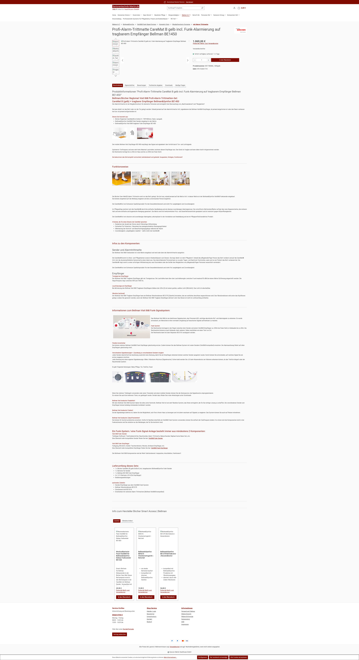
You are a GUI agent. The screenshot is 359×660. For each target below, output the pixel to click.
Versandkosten (175, 647)
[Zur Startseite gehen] (125, 7)
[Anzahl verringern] (195, 60)
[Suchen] (202, 8)
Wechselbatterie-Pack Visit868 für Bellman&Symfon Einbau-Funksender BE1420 (123, 556)
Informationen (186, 608)
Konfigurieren (202, 657)
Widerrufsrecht (186, 614)
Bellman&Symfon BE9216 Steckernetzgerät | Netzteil (145, 555)
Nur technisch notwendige (218, 657)
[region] (150, 60)
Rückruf (149, 622)
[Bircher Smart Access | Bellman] (240, 31)
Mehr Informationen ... (170, 657)
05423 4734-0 (117, 615)
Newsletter (150, 614)
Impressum (185, 624)
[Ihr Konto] (234, 8)
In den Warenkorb (225, 60)
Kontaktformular (128, 629)
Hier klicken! (189, 2)
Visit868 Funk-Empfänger (159, 448)
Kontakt (149, 619)
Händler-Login (151, 611)
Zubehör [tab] (116, 521)
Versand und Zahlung (188, 611)
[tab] (117, 85)
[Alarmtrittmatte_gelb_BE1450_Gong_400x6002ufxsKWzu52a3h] (155, 60)
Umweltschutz (151, 616)
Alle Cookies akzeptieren (238, 657)
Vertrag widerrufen (119, 634)
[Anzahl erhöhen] (208, 60)
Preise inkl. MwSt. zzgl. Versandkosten (205, 43)
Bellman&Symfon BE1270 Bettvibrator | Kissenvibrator (168, 554)
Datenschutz (185, 619)
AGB (182, 622)
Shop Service (152, 608)
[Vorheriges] (122, 60)
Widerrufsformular (187, 616)
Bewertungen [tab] (141, 85)
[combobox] (183, 8)
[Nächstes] (187, 60)
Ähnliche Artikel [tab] (127, 521)
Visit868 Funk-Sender (156, 438)
